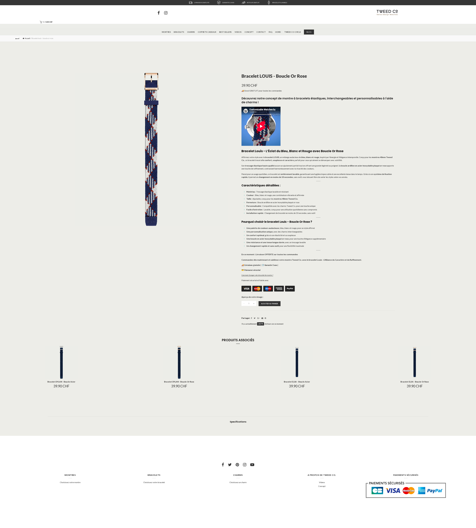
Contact (261, 32)
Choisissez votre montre (70, 482)
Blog (309, 32)
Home (278, 32)
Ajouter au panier (269, 304)
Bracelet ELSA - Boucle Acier (297, 382)
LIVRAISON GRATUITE (201, 2)
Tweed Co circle (292, 32)
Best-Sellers (225, 32)
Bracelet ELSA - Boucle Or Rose (415, 382)
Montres (166, 32)
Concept (249, 32)
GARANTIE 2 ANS (228, 2)
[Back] (17, 38)
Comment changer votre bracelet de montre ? (257, 275)
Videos (238, 32)
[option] (199, 2)
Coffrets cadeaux (207, 32)
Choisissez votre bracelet (154, 482)
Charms (191, 32)
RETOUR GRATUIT (253, 2)
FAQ (270, 32)
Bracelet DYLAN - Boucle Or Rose (179, 382)
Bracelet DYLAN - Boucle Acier (61, 382)
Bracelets (179, 32)
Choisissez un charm (238, 482)
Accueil (27, 38)
